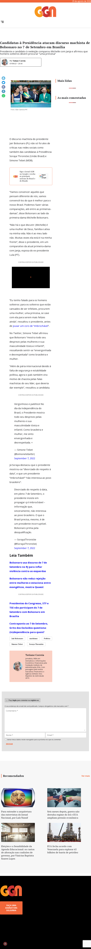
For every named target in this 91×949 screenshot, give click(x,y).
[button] (3, 78)
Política (47, 638)
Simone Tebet (17, 644)
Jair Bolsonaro (17, 638)
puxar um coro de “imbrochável (30, 326)
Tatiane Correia (19, 61)
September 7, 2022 (24, 458)
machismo (34, 638)
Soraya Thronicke (36, 644)
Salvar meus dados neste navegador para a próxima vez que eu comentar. (34, 740)
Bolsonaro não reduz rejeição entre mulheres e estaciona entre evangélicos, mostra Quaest (30, 583)
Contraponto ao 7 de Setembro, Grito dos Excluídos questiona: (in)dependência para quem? (28, 628)
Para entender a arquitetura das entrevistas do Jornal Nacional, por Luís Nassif (16, 814)
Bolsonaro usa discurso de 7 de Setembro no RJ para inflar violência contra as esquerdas (28, 567)
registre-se (34, 700)
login (15, 700)
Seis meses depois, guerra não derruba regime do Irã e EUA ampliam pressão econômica (63, 814)
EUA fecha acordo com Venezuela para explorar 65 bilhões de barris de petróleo (62, 849)
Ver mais (86, 776)
